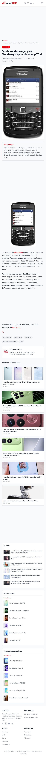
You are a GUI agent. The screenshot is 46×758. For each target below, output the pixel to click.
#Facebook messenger (10, 341)
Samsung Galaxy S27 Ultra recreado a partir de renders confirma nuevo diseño (25, 582)
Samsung (5, 732)
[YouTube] (31, 3)
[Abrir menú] (42, 3)
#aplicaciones (7, 337)
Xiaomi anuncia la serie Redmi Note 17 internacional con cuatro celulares (26, 570)
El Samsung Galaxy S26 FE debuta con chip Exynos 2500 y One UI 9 (26, 564)
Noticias (4, 40)
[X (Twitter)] (25, 3)
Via (3, 332)
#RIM (21, 341)
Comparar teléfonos (31, 714)
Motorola (5, 741)
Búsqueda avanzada (31, 717)
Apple (4, 735)
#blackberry (18, 337)
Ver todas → (6, 744)
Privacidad (27, 735)
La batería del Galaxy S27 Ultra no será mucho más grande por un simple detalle (26, 551)
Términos (27, 738)
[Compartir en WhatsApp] (12, 61)
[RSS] (34, 3)
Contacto (27, 732)
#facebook (28, 337)
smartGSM (31, 58)
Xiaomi (4, 738)
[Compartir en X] (9, 61)
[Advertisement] (23, 181)
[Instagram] (28, 3)
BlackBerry (18, 252)
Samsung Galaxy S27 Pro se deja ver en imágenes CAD (26, 558)
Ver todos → (7, 598)
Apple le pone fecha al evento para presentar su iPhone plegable (25, 576)
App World (16, 327)
